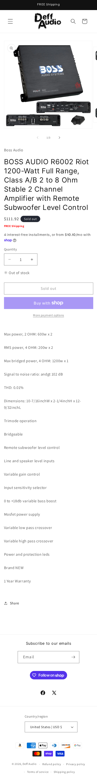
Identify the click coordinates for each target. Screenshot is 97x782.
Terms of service (37, 772)
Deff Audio (30, 764)
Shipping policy (64, 772)
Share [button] (14, 603)
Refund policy (51, 764)
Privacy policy (75, 764)
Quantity (10, 249)
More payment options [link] (48, 315)
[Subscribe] (73, 657)
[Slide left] (37, 137)
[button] (10, 21)
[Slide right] (59, 137)
